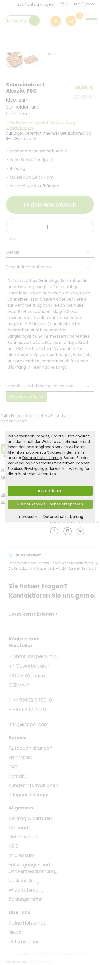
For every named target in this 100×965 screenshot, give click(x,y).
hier (32, 474)
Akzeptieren (50, 491)
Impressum (27, 516)
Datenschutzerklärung (42, 457)
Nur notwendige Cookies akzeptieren (50, 504)
